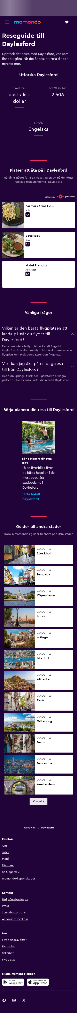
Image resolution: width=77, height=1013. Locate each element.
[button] (6, 22)
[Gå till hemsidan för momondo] (27, 22)
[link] (38, 801)
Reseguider (29, 827)
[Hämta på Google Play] (13, 982)
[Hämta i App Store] (38, 982)
